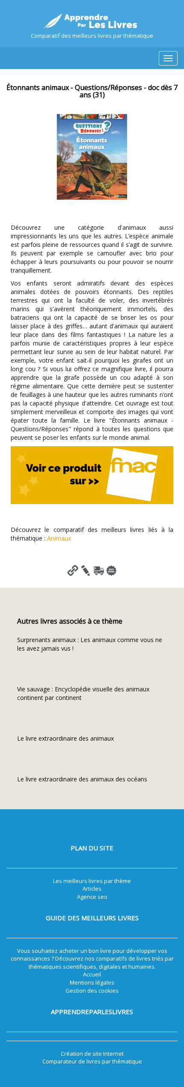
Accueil (92, 974)
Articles (92, 888)
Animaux (59, 538)
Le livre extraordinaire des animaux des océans (82, 779)
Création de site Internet (92, 1053)
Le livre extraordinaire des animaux (65, 738)
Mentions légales (92, 982)
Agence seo (92, 897)
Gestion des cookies (92, 990)
